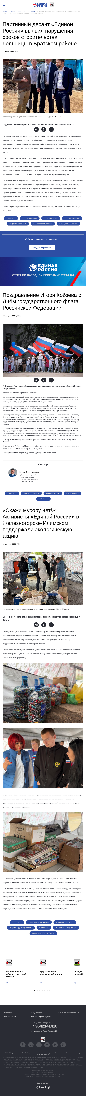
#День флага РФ (52, 493)
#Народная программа (68, 223)
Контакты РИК (10, 1017)
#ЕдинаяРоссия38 (30, 218)
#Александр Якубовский (42, 223)
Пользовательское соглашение (43, 1070)
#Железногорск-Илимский (39, 922)
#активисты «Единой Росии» (43, 933)
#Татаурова (43, 928)
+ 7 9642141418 (43, 1026)
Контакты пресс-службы (41, 1017)
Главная (6, 11)
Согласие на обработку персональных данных (43, 1076)
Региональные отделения (68, 1013)
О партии (8, 1013)
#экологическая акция (64, 922)
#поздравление (72, 493)
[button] (34, 990)
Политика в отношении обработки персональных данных (43, 1074)
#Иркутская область (31, 493)
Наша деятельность (18, 11)
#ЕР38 (10, 218)
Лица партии (36, 1013)
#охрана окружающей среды (21, 928)
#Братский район (50, 218)
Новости (31, 11)
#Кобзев (43, 499)
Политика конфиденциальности (43, 1072)
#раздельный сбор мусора (66, 928)
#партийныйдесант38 (18, 223)
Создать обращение (42, 248)
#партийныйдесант (72, 218)
